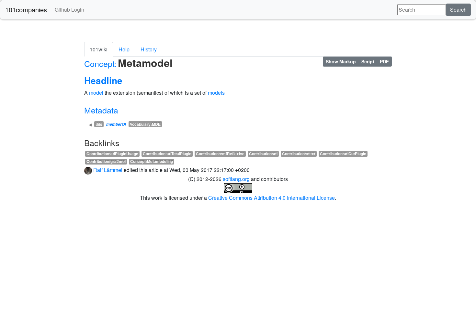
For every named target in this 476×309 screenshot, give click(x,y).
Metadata (101, 110)
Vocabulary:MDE (145, 124)
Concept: (100, 63)
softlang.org (236, 179)
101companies (26, 9)
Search (458, 9)
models (216, 92)
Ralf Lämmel (107, 170)
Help (124, 49)
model (96, 92)
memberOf (116, 124)
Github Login (69, 9)
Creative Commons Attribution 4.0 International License (271, 197)
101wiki (99, 49)
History (149, 49)
